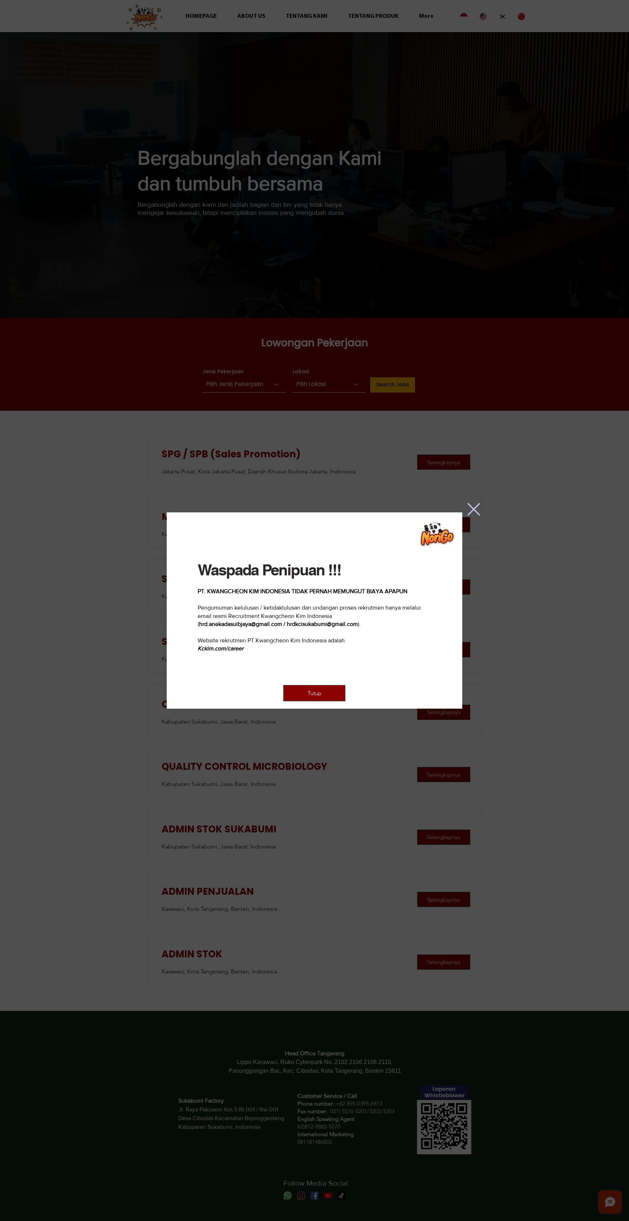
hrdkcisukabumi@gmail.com (322, 624)
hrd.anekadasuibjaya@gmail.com (240, 624)
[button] (473, 509)
